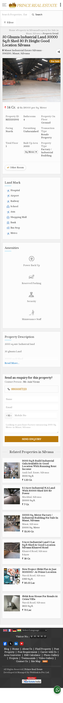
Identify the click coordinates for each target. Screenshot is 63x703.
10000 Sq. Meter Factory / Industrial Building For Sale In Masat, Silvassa (40, 518)
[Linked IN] (16, 643)
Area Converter (12, 655)
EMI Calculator (32, 655)
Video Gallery (46, 658)
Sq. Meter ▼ (31, 152)
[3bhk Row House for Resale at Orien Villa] (12, 603)
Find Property (43, 649)
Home (12, 30)
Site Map (35, 661)
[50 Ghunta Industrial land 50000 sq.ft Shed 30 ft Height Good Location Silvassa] (31, 101)
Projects (13, 658)
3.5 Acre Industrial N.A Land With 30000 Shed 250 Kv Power (38, 490)
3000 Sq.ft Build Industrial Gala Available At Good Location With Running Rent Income (39, 464)
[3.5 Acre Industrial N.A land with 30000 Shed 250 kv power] (12, 496)
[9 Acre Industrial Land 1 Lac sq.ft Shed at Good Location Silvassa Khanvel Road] (12, 550)
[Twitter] (10, 643)
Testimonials (28, 658)
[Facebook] (5, 643)
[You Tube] (21, 643)
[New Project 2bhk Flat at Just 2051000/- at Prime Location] (12, 576)
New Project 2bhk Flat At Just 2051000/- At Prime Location (39, 570)
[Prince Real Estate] (33, 5)
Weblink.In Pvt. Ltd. (39, 672)
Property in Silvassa (27, 30)
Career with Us (48, 652)
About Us (27, 649)
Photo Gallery (51, 655)
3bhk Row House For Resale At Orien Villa (40, 597)
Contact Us (22, 661)
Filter (10, 22)
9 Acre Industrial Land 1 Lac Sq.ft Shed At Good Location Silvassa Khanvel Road (38, 545)
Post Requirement (27, 652)
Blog (6, 649)
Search (38, 14)
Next (56, 80)
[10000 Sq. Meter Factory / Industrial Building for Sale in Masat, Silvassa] (12, 523)
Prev (6, 80)
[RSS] (45, 661)
